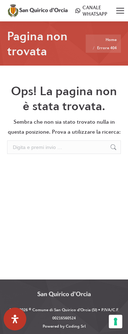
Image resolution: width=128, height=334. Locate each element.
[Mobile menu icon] (120, 10)
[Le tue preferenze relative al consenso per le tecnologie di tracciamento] (115, 321)
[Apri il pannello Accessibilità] (15, 319)
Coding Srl (76, 326)
